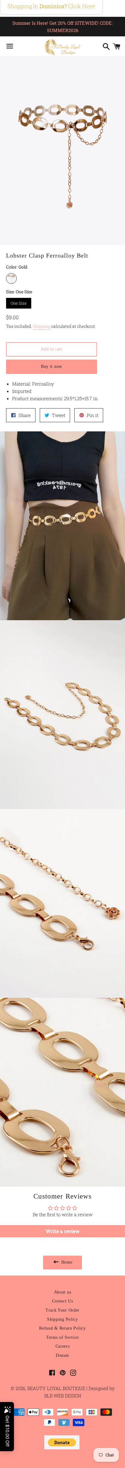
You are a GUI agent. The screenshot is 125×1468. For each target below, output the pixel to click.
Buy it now (51, 366)
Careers (63, 1346)
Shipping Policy (62, 1319)
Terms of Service (62, 1337)
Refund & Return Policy (62, 1328)
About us (62, 1292)
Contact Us (62, 1301)
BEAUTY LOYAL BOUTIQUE (56, 1388)
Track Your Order (62, 1310)
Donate (62, 1355)
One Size (18, 302)
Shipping (41, 326)
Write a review (62, 1231)
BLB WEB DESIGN (62, 1396)
